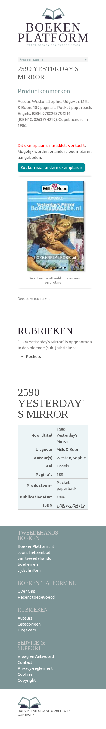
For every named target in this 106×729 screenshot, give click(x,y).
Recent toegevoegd (36, 597)
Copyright (27, 680)
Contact (25, 662)
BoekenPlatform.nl (47, 583)
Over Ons (26, 591)
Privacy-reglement (35, 668)
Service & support (31, 645)
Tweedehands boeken (38, 535)
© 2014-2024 (59, 710)
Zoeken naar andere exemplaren (51, 167)
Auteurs (25, 618)
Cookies (25, 674)
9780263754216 (71, 505)
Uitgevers (27, 630)
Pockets (33, 356)
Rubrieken (33, 609)
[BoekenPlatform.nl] (53, 25)
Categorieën (29, 624)
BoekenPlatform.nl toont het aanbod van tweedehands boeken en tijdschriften (36, 558)
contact (25, 714)
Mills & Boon (68, 449)
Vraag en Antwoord (36, 656)
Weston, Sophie (71, 457)
